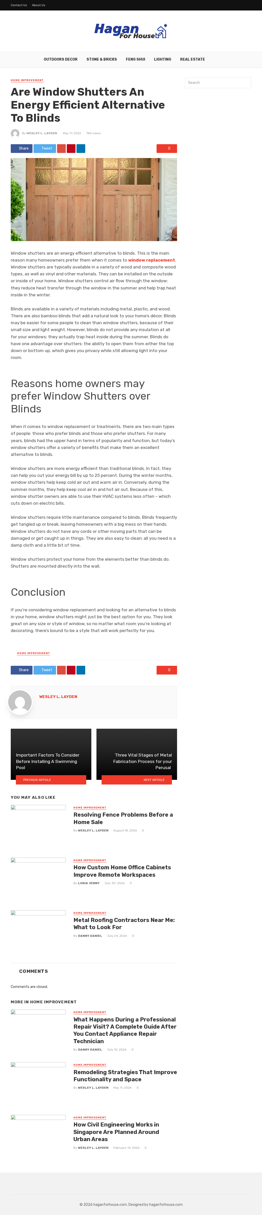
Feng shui (135, 59)
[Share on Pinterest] (71, 148)
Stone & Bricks (101, 59)
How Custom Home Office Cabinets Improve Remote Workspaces (122, 871)
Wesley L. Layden (42, 133)
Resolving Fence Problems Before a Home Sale (123, 818)
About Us (38, 5)
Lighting (162, 59)
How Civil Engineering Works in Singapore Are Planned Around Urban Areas (116, 1131)
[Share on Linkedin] (81, 148)
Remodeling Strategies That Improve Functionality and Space (125, 1076)
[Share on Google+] (61, 148)
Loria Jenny (89, 883)
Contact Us (19, 5)
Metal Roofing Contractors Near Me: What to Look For (124, 923)
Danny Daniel (90, 936)
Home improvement (27, 80)
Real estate (192, 59)
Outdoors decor (61, 59)
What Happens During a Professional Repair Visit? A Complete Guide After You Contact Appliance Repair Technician (125, 1030)
